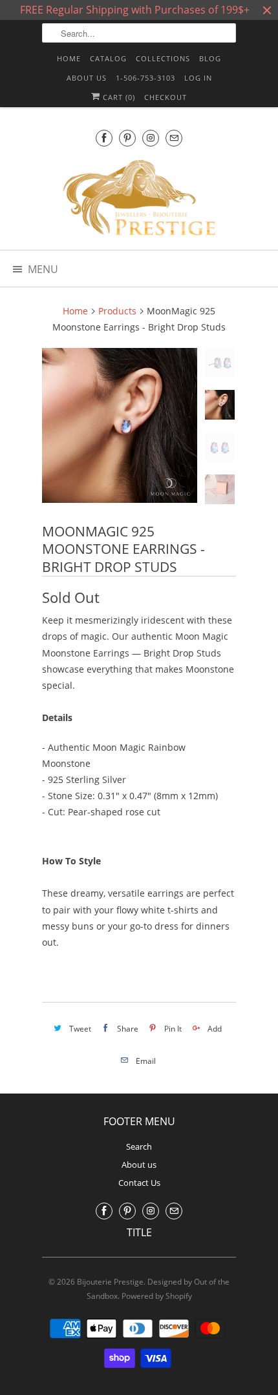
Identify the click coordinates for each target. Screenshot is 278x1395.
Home (69, 58)
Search (139, 1146)
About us (87, 78)
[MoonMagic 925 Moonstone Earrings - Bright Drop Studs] (119, 425)
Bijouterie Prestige (110, 1281)
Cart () (117, 97)
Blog (210, 58)
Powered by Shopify (157, 1295)
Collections (163, 58)
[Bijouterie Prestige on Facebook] (104, 137)
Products (117, 311)
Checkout (165, 97)
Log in (198, 78)
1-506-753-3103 (145, 78)
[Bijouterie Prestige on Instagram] (150, 137)
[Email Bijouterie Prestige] (174, 137)
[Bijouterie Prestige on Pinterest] (127, 137)
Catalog (108, 58)
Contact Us (139, 1182)
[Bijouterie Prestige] (139, 199)
